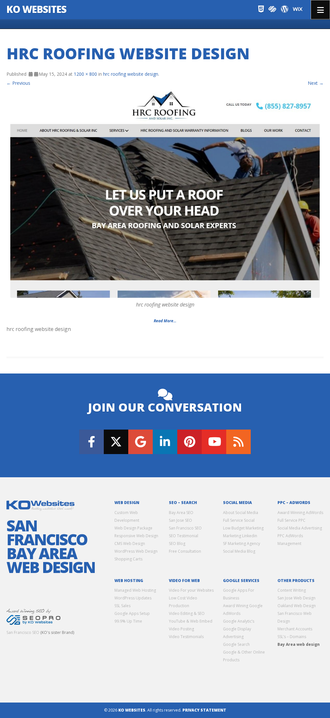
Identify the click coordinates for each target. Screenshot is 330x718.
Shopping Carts (128, 559)
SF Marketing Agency (241, 543)
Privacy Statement (204, 710)
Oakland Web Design (296, 605)
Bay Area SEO (181, 512)
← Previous (18, 83)
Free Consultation (185, 551)
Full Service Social (239, 520)
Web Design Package (133, 528)
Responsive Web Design (136, 535)
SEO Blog (177, 543)
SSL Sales (122, 605)
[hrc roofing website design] (165, 195)
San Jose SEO (180, 520)
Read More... (165, 321)
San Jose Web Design (296, 598)
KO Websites (36, 9)
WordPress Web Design (136, 551)
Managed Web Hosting (135, 590)
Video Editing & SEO (187, 613)
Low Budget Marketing (243, 528)
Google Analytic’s (238, 621)
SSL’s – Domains (291, 636)
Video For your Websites (191, 590)
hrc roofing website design (130, 74)
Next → (316, 83)
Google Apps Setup (132, 613)
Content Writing (291, 590)
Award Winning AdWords (300, 512)
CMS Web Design (129, 543)
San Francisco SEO (22, 632)
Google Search (236, 644)
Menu (320, 9)
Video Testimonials (186, 636)
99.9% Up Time (128, 621)
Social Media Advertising (299, 528)
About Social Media (240, 512)
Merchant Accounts (294, 629)
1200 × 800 (85, 74)
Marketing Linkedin (240, 535)
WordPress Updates (132, 598)
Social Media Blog (239, 551)
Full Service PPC (291, 520)
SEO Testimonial (183, 535)
